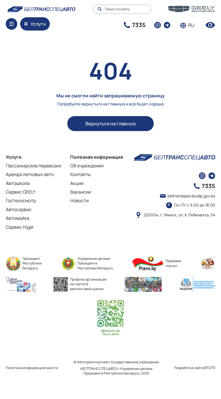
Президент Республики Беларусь (32, 263)
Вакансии (80, 192)
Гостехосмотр (21, 200)
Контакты (80, 174)
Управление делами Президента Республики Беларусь (95, 263)
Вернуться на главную (110, 123)
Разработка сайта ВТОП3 (194, 368)
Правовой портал (173, 263)
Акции (76, 183)
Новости (79, 200)
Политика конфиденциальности (32, 367)
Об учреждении (87, 165)
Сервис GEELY (20, 192)
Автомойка (17, 218)
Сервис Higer (20, 227)
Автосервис (19, 209)
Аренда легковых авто (30, 174)
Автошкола (18, 183)
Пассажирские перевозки (33, 165)
